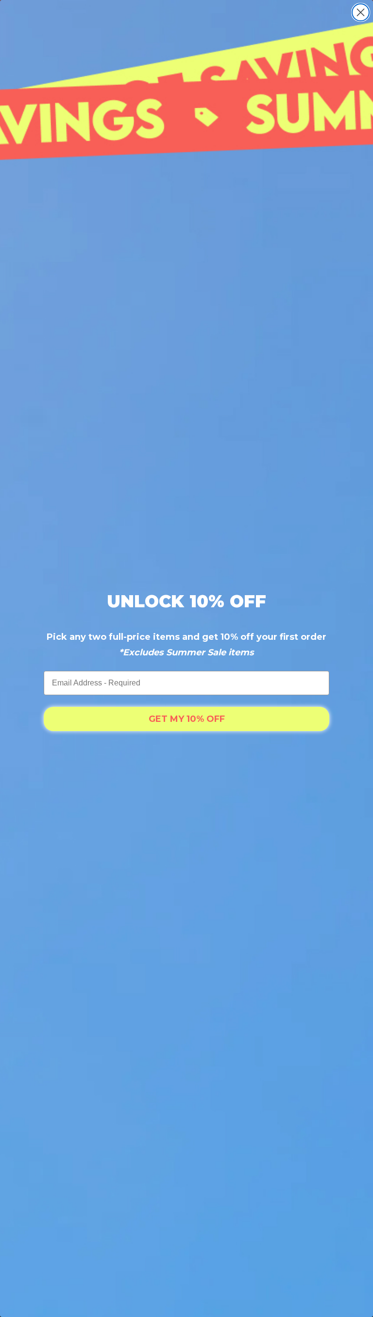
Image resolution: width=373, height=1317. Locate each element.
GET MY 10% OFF (187, 719)
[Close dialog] (360, 12)
